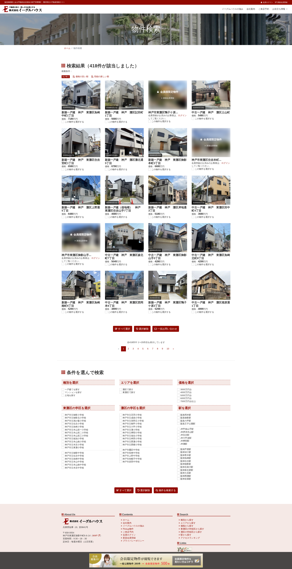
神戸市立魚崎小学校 (74, 426)
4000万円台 (186, 392)
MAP (95, 535)
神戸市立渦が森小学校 (75, 421)
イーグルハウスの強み (232, 9)
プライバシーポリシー (133, 541)
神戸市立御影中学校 (74, 453)
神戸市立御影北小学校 (75, 417)
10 (168, 348)
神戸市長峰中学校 (131, 453)
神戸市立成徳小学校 (132, 417)
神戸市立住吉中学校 (74, 456)
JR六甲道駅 (185, 438)
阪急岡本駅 (185, 415)
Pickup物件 (128, 529)
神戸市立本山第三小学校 (76, 435)
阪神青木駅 (185, 455)
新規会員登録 (282, 2)
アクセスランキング (190, 538)
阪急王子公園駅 (187, 423)
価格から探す (187, 526)
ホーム (67, 48)
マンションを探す (73, 392)
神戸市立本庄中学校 (74, 468)
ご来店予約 (263, 9)
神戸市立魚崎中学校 (74, 459)
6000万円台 (186, 398)
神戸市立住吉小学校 (74, 423)
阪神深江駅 (185, 452)
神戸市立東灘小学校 (74, 447)
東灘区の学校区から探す (192, 529)
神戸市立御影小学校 (74, 415)
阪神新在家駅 (186, 470)
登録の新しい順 (101, 76)
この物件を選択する (74, 122)
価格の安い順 (82, 76)
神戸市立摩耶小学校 (132, 432)
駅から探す (186, 535)
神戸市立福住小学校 (132, 435)
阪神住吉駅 (185, 461)
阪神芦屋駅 (185, 449)
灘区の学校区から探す (191, 532)
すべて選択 (124, 329)
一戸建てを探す (72, 389)
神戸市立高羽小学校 (132, 415)
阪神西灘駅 (185, 476)
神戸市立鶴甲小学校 (132, 423)
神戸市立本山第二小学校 (76, 432)
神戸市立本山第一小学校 (76, 429)
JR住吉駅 (184, 435)
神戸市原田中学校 (131, 461)
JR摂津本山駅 (187, 432)
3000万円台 (186, 389)
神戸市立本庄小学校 (74, 444)
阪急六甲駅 (185, 421)
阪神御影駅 (185, 464)
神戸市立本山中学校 (74, 461)
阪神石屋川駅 (186, 467)
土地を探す (70, 395)
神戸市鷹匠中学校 (131, 450)
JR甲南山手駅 (187, 429)
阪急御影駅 (185, 417)
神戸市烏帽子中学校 (132, 459)
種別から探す (187, 520)
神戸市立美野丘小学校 (133, 421)
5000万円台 (186, 395)
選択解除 (144, 329)
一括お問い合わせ (167, 329)
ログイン (182, 115)
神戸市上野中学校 (131, 456)
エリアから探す (188, 523)
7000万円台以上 (188, 401)
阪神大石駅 (185, 473)
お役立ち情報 (278, 9)
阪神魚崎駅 (185, 458)
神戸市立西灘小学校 (132, 441)
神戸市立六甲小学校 (132, 426)
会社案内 (251, 9)
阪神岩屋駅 (185, 479)
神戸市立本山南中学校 (75, 464)
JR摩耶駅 (184, 441)
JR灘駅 (183, 444)
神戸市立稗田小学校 (132, 438)
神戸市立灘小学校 (131, 429)
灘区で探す (128, 389)
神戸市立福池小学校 (74, 438)
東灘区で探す (129, 392)
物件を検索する (167, 490)
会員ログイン (268, 2)
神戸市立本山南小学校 (75, 441)
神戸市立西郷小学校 (132, 444)
